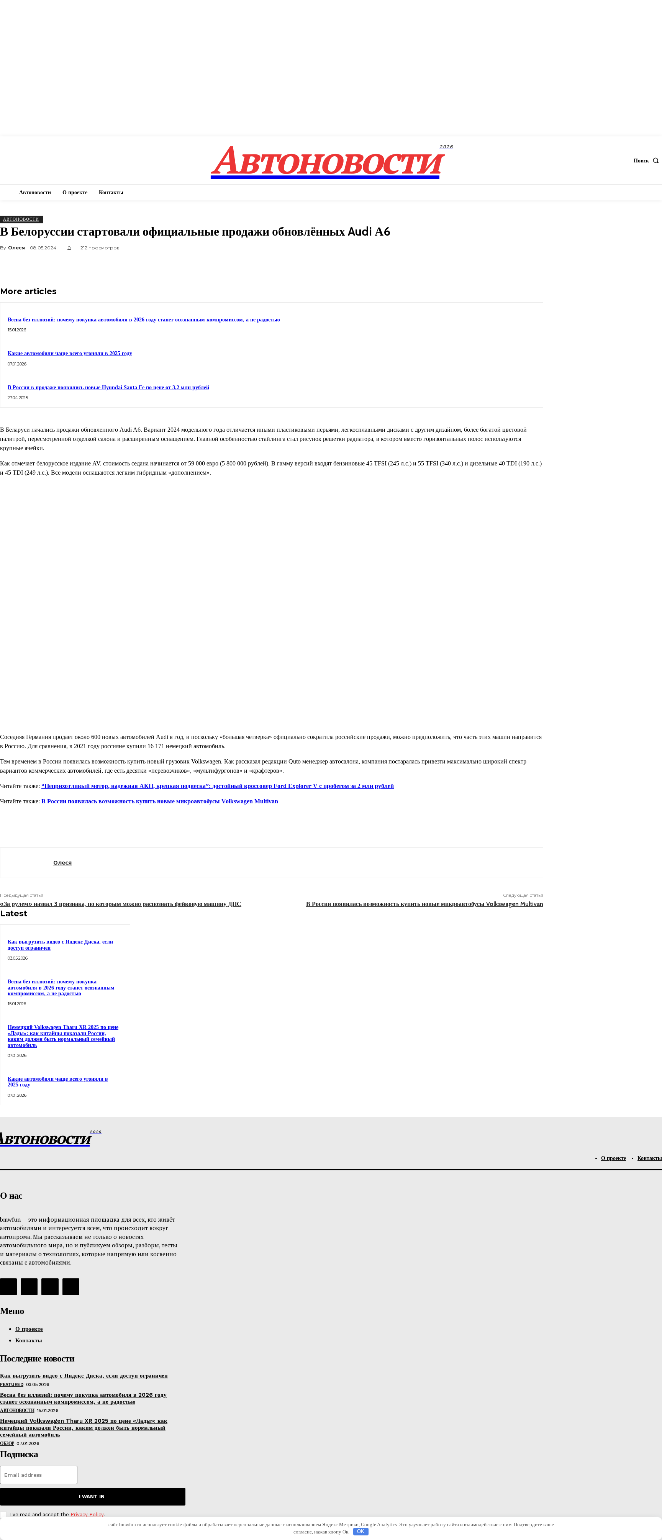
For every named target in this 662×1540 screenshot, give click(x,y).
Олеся (16, 248)
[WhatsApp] (502, 266)
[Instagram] (29, 1286)
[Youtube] (70, 1286)
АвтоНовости (21, 219)
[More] (530, 266)
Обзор (7, 1443)
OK (360, 1531)
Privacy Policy (86, 1514)
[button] (648, 160)
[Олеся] (26, 863)
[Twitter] (447, 266)
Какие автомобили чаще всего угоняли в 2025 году (70, 353)
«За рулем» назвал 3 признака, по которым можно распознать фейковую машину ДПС (120, 904)
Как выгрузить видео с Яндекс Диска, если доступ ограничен (84, 1375)
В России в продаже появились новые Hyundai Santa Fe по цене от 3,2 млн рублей (108, 387)
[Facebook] (419, 266)
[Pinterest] (474, 266)
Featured (11, 1384)
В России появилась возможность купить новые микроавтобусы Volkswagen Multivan (159, 801)
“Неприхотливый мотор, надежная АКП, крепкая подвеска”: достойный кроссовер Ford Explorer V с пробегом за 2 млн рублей (217, 786)
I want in (92, 1496)
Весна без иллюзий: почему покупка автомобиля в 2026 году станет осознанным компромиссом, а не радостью (144, 320)
